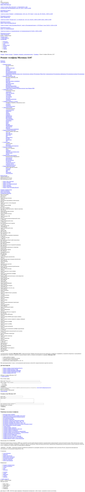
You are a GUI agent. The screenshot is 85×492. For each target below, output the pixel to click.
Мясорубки (42, 74)
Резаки (7, 121)
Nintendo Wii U (9, 137)
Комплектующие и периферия (13, 81)
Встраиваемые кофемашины (60, 74)
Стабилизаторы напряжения (12, 129)
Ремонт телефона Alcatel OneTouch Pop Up (12, 368)
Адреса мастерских (5, 34)
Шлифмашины (9, 125)
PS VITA (8, 138)
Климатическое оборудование (10, 155)
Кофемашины (9, 74)
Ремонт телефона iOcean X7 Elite (10, 369)
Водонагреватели (10, 160)
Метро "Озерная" (7, 185)
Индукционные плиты (11, 71)
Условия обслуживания (6, 193)
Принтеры (8, 168)
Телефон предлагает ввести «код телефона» (13, 437)
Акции (4, 47)
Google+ (5, 475)
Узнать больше (4, 391)
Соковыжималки (49, 74)
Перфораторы (9, 115)
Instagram (5, 476)
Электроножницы (10, 109)
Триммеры (8, 150)
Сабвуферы (8, 94)
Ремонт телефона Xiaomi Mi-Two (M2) (11, 371)
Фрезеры (8, 124)
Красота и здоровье (7, 147)
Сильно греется (6, 426)
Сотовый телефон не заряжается (10, 430)
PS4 (7, 141)
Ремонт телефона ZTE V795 (9, 373)
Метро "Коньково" (7, 186)
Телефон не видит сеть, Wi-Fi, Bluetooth (12, 436)
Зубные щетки (9, 153)
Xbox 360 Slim (9, 133)
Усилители (8, 100)
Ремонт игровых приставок (9, 130)
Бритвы (7, 154)
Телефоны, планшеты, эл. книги (10, 101)
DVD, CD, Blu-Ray (10, 93)
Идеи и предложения (5, 192)
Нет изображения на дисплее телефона (12, 425)
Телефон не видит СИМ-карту (10, 434)
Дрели (7, 112)
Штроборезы (9, 117)
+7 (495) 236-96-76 (5, 38)
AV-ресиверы (9, 96)
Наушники (8, 144)
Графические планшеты (11, 88)
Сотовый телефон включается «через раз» (12, 428)
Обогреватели (9, 157)
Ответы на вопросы (5, 190)
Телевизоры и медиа (7, 89)
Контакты (5, 41)
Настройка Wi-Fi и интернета (12, 87)
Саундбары (8, 95)
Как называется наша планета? (8, 403)
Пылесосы (8, 69)
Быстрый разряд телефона (9, 414)
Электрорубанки (9, 119)
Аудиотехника (6, 142)
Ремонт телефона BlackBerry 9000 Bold (12, 370)
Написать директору (7, 459)
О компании (6, 42)
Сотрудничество (7, 453)
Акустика (8, 97)
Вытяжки (8, 70)
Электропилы (9, 126)
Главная (5, 48)
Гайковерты (8, 111)
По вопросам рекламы (8, 458)
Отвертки (8, 114)
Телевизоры (8, 91)
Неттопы (8, 80)
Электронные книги (10, 106)
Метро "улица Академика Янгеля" (11, 187)
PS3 (7, 136)
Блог (4, 44)
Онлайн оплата (4, 36)
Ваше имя (3, 381)
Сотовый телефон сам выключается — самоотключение (15, 432)
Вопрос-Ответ (6, 45)
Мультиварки (37, 74)
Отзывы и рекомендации (6, 189)
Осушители (8, 161)
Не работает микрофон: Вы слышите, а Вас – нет (14, 422)
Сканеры (8, 169)
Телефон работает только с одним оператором (13, 438)
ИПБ (33, 88)
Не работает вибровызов (8, 419)
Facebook (5, 472)
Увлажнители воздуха (11, 165)
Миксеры (8, 127)
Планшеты (8, 105)
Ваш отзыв (3, 397)
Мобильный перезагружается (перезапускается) (14, 416)
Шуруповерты (9, 118)
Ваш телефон (4, 382)
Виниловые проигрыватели (12, 145)
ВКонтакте (5, 474)
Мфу (7, 171)
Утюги (7, 66)
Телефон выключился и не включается (12, 433)
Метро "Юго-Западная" (8, 181)
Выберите (3, 61)
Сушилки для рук (10, 163)
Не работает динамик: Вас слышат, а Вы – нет (13, 421)
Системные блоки (10, 83)
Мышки (30, 88)
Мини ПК (8, 82)
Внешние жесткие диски (22, 88)
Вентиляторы (9, 159)
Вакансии (5, 454)
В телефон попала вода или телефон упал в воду (14, 415)
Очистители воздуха (10, 162)
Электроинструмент (7, 107)
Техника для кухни (10, 68)
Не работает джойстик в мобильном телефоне (13, 420)
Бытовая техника (7, 64)
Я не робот (4, 385)
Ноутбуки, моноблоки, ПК (9, 76)
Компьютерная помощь (11, 85)
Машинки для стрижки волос (12, 151)
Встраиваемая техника (11, 72)
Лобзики (8, 113)
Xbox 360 (8, 132)
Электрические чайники (28, 74)
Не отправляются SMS (8, 418)
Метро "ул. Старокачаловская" (10, 183)
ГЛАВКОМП (4, 39)
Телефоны (36, 54)
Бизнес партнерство (7, 455)
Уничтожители (9, 173)
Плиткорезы (8, 120)
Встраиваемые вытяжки (72, 74)
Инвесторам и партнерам (9, 456)
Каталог (5, 46)
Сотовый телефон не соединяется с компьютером (14, 431)
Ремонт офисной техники (9, 166)
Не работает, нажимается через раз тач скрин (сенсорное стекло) (17, 424)
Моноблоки (8, 84)
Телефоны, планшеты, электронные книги (23, 54)
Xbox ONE (8, 135)
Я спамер (4, 383)
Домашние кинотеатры (11, 99)
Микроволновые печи (17, 74)
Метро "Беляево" (7, 182)
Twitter (4, 473)
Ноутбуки (8, 78)
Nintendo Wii (8, 139)
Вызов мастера (4, 175)
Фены (7, 123)
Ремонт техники (9, 54)
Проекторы (8, 172)
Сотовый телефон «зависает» (9, 427)
